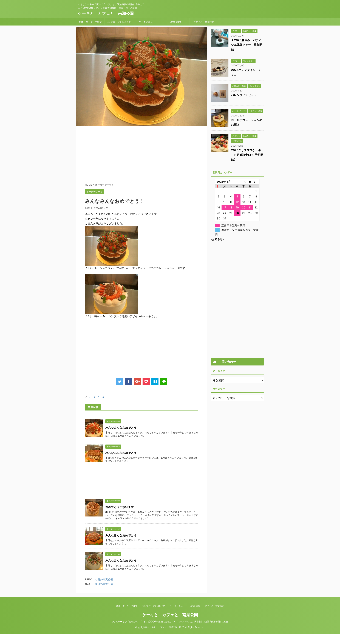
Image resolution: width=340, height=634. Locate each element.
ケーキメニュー (147, 21)
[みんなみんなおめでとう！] (154, 381)
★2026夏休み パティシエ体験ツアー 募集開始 (246, 44)
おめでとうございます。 (121, 507)
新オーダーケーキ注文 (90, 21)
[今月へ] (250, 182)
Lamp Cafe (175, 21)
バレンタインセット (244, 95)
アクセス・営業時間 (203, 21)
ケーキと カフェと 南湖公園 (106, 13)
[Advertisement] (141, 154)
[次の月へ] (256, 182)
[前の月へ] (243, 182)
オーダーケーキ (97, 397)
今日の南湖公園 (104, 579)
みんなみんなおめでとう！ (122, 427)
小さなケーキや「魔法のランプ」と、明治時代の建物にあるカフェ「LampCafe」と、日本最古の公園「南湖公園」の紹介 (170, 621)
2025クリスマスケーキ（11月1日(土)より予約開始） (247, 154)
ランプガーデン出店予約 (118, 21)
